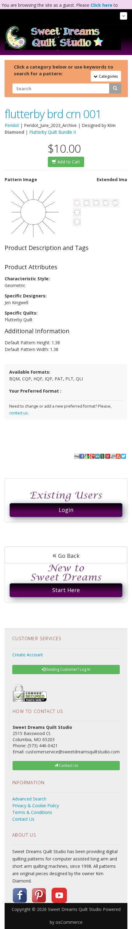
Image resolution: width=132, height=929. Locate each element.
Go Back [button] (66, 555)
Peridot (12, 125)
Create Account (27, 655)
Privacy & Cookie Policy (35, 805)
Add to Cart (68, 162)
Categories (107, 76)
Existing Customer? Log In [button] (67, 669)
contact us (18, 413)
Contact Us (23, 819)
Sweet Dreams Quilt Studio (75, 909)
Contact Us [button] (68, 765)
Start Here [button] (66, 590)
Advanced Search (29, 799)
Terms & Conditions (32, 812)
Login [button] (66, 509)
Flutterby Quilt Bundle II (52, 132)
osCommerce (69, 922)
